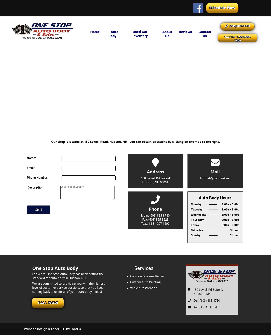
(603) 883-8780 (240, 26)
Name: (31, 158)
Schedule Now (222, 7)
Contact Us (205, 34)
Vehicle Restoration (143, 288)
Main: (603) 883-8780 (155, 215)
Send (38, 210)
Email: (31, 168)
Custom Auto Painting (145, 282)
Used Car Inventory (140, 34)
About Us (167, 34)
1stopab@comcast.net (215, 178)
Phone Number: (37, 177)
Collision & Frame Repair (147, 276)
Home (95, 32)
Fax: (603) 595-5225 (155, 219)
